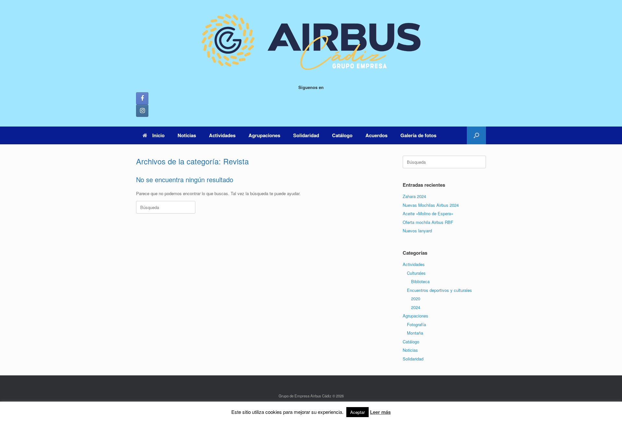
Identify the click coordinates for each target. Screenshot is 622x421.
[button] (476, 135)
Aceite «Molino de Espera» (428, 213)
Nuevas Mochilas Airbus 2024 (431, 205)
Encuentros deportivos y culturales (439, 290)
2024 (415, 307)
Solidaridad (306, 135)
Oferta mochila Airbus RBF (428, 222)
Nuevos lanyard (417, 230)
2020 (415, 298)
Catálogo (342, 135)
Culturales (416, 273)
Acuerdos (376, 135)
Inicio (158, 135)
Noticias (187, 135)
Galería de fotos (418, 135)
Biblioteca (420, 281)
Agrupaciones (264, 135)
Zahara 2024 (414, 196)
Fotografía (416, 324)
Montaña (415, 333)
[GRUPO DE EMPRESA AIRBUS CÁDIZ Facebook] (142, 98)
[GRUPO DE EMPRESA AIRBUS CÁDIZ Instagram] (142, 111)
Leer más (380, 411)
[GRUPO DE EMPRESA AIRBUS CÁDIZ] (311, 42)
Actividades (222, 135)
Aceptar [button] (357, 412)
